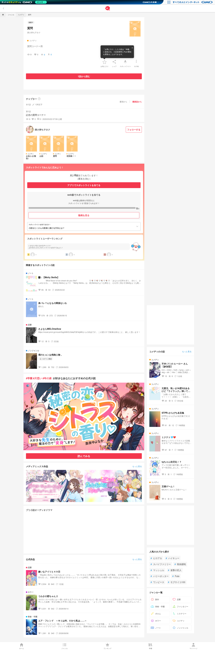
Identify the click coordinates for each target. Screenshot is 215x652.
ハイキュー (172, 558)
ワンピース (157, 582)
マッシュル (157, 570)
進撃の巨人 (174, 570)
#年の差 (47, 378)
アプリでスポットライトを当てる (83, 185)
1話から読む (84, 76)
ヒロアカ (156, 558)
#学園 (29, 378)
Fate (175, 576)
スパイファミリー (161, 564)
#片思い (37, 378)
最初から (123, 101)
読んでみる (84, 456)
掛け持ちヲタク (33, 32)
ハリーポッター (160, 576)
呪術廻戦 (180, 564)
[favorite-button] (104, 62)
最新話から (137, 101)
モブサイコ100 (176, 582)
